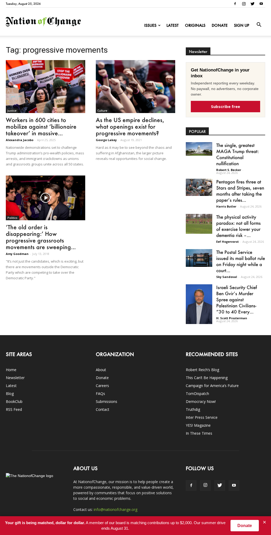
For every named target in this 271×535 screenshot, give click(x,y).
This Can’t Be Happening (207, 377)
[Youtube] (261, 3)
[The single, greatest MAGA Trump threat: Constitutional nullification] (199, 149)
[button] (258, 25)
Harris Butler (226, 206)
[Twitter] (252, 3)
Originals (195, 25)
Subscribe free (225, 106)
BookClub (14, 401)
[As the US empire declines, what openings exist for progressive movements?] (135, 86)
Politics (12, 218)
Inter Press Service (202, 417)
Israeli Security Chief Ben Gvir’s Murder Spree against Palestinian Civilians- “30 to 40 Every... (236, 299)
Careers (102, 385)
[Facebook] (235, 3)
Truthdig (193, 409)
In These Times (199, 433)
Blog (10, 393)
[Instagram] (244, 3)
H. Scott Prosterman (231, 318)
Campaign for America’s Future (212, 385)
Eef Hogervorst (227, 242)
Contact (102, 409)
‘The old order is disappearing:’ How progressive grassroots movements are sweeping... (41, 236)
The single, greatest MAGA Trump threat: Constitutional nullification (237, 154)
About (101, 369)
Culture (102, 111)
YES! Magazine (198, 425)
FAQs (100, 393)
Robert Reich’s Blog (202, 369)
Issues (150, 25)
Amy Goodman (17, 254)
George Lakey (106, 140)
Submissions (106, 401)
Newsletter (15, 377)
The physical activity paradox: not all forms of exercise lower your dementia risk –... (238, 226)
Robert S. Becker (228, 170)
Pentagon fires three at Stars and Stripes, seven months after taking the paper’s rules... (240, 191)
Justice (11, 111)
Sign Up (241, 25)
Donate (220, 25)
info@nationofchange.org (115, 509)
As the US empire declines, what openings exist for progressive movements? (130, 126)
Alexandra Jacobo (19, 140)
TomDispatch (197, 393)
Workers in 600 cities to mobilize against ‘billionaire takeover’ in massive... (41, 126)
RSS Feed (14, 409)
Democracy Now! (201, 401)
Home (11, 369)
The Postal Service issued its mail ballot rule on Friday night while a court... (240, 261)
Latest (172, 25)
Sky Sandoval (226, 277)
